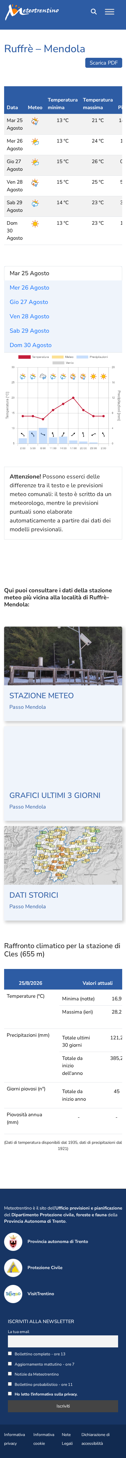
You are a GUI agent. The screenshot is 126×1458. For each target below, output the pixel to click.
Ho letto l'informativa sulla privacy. (46, 1394)
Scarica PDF (104, 62)
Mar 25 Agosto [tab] (29, 273)
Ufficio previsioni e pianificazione (88, 1208)
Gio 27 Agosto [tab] (29, 302)
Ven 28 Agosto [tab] (29, 316)
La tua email (18, 1331)
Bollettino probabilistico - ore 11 (43, 1384)
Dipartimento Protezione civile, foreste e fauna (59, 1215)
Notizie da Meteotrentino (36, 1374)
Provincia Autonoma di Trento (35, 1221)
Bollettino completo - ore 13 (39, 1354)
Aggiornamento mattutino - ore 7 (44, 1364)
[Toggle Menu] (109, 11)
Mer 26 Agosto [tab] (29, 288)
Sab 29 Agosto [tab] (29, 331)
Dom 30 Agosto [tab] (31, 345)
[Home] (63, 12)
